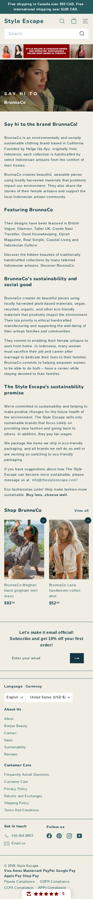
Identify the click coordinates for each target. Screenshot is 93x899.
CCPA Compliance (18, 888)
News (8, 740)
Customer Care (16, 782)
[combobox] (46, 33)
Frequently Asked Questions (26, 774)
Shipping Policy (16, 803)
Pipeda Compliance (19, 881)
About (9, 719)
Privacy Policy (16, 789)
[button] (46, 894)
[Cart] (74, 21)
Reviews (11, 754)
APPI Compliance (52, 888)
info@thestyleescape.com (54, 480)
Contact (10, 733)
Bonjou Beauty (16, 726)
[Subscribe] (77, 658)
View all (81, 511)
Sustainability (15, 747)
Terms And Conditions (21, 810)
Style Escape (24, 21)
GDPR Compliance (55, 881)
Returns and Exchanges (23, 796)
